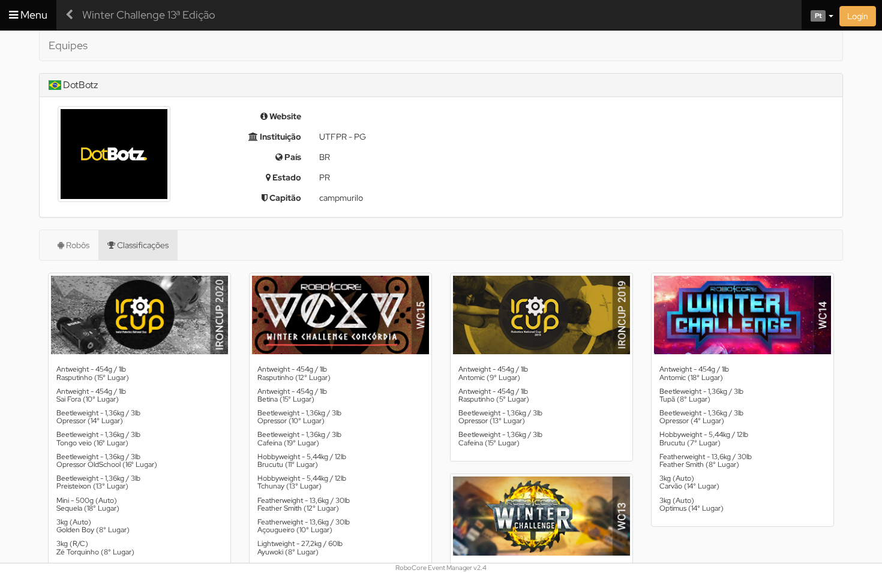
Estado (286, 177)
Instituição (279, 136)
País (292, 157)
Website (284, 116)
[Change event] (69, 15)
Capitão (284, 197)
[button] (817, 15)
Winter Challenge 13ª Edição (148, 15)
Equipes (68, 45)
